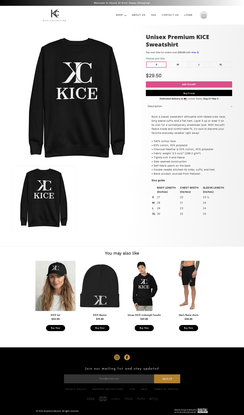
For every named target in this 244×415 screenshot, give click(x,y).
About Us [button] (138, 15)
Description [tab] (155, 106)
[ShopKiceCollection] (55, 15)
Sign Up (167, 379)
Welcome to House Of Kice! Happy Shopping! (122, 3)
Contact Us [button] (170, 15)
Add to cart (189, 84)
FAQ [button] (153, 15)
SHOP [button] (120, 15)
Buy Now (55, 328)
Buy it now (189, 93)
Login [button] (188, 15)
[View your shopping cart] (204, 15)
